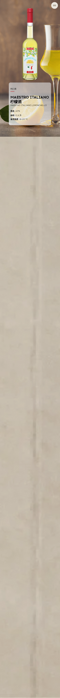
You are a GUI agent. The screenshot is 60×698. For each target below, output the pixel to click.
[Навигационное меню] (54, 5)
